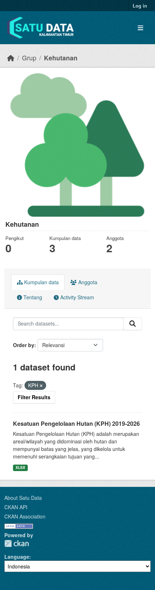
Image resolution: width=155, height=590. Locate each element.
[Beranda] (10, 57)
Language (16, 556)
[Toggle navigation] (140, 28)
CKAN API (15, 507)
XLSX (20, 467)
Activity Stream (76, 297)
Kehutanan (61, 57)
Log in (140, 5)
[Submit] (132, 323)
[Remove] (41, 385)
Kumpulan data (41, 282)
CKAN (16, 543)
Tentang (32, 297)
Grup (29, 57)
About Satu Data (23, 497)
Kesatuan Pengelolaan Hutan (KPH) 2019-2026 (76, 423)
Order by (23, 345)
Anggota (87, 282)
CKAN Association (24, 516)
